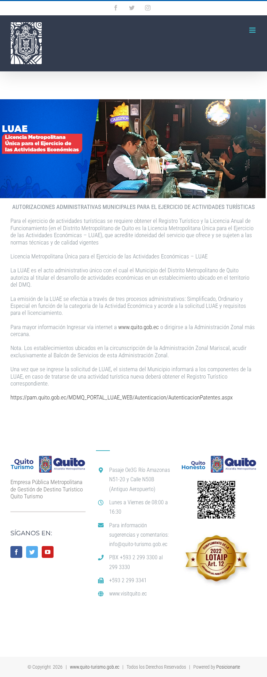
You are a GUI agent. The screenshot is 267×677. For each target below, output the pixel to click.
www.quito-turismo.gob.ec (94, 667)
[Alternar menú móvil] (253, 30)
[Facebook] (16, 552)
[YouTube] (48, 552)
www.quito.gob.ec (138, 327)
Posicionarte (228, 667)
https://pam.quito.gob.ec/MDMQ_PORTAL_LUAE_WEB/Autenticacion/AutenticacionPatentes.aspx (121, 397)
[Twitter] (32, 552)
